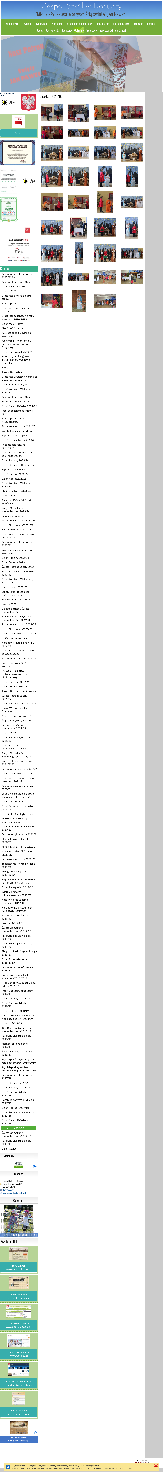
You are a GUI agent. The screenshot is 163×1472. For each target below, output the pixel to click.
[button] (12, 24)
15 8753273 (8, 1190)
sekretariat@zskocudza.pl (14, 1193)
